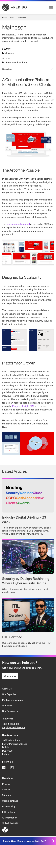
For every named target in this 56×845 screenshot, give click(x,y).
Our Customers (10, 711)
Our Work (7, 705)
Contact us (10, 676)
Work (12, 17)
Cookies (6, 789)
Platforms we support (13, 699)
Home (4, 17)
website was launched (18, 224)
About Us (7, 688)
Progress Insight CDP (23, 406)
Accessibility (8, 806)
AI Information (9, 817)
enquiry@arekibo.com (13, 727)
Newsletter (7, 778)
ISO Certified (9, 812)
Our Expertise (9, 694)
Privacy (6, 783)
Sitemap (6, 795)
